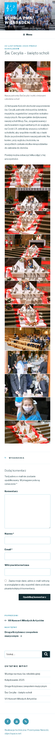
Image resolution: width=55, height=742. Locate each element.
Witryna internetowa (17, 565)
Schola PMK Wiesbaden (19, 20)
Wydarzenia (17, 458)
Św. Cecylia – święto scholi (18, 692)
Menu (29, 34)
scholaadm (12, 49)
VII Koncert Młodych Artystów (21, 698)
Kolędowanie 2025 (14, 680)
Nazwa (9, 533)
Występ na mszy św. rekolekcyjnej (22, 673)
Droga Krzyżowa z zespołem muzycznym (26, 686)
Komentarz (11, 491)
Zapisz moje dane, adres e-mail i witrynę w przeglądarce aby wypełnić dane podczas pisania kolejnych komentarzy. (27, 585)
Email (8, 549)
